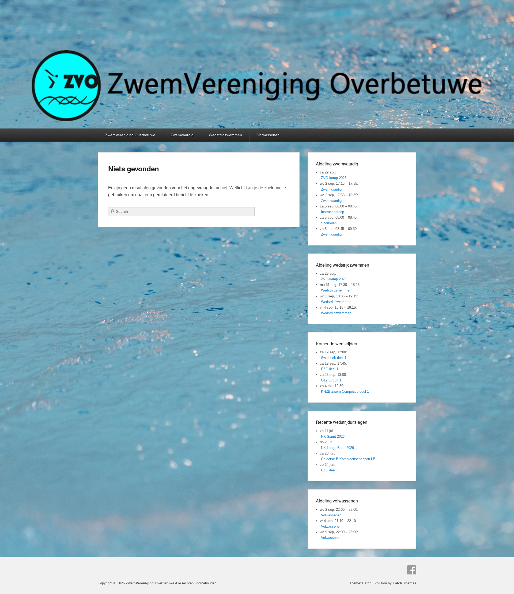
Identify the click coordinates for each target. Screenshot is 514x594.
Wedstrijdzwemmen (225, 135)
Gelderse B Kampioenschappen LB (348, 459)
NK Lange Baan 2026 (337, 448)
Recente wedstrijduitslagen (341, 422)
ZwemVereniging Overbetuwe (130, 135)
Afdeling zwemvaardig (337, 164)
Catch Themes (404, 583)
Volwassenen (268, 135)
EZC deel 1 (329, 369)
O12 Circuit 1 (331, 380)
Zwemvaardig (182, 135)
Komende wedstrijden (336, 343)
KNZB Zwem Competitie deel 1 (345, 391)
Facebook (411, 569)
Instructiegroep (332, 212)
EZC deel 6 (329, 470)
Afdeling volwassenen (337, 501)
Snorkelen (329, 223)
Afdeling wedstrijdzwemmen (342, 265)
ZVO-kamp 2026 (333, 178)
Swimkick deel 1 (333, 358)
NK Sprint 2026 (333, 436)
